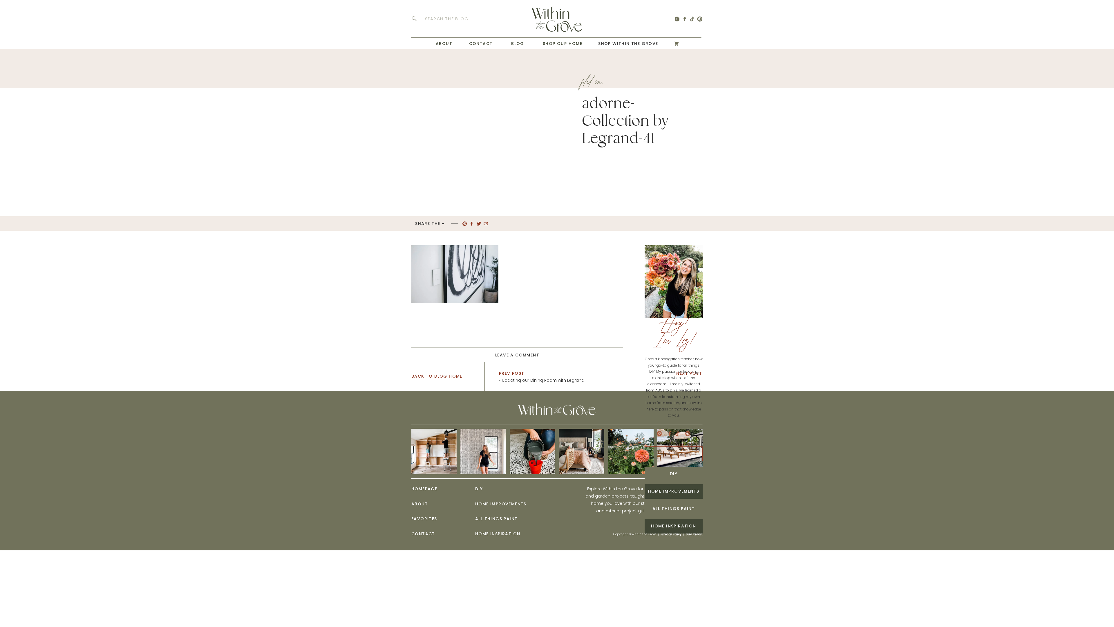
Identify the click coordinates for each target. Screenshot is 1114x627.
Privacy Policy (671, 534)
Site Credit (694, 534)
